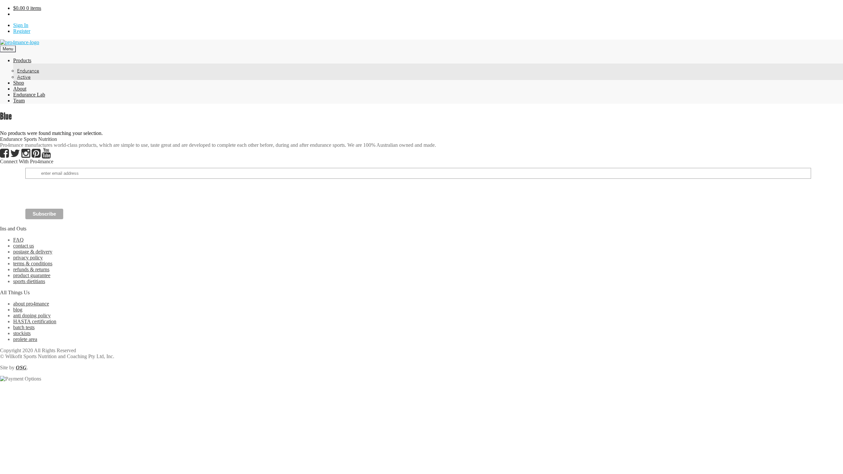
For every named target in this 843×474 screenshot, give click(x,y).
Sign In (20, 25)
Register (21, 31)
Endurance (28, 70)
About (19, 89)
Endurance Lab (29, 94)
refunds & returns (31, 269)
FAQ (18, 240)
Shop (18, 83)
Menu (8, 48)
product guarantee (31, 275)
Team (19, 100)
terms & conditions (32, 263)
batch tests (24, 327)
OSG (21, 367)
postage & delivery (32, 251)
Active (24, 77)
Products (22, 60)
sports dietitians (29, 281)
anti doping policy (32, 315)
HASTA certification (34, 321)
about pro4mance (31, 303)
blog (17, 309)
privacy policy (28, 257)
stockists (22, 333)
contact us (23, 246)
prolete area (25, 339)
